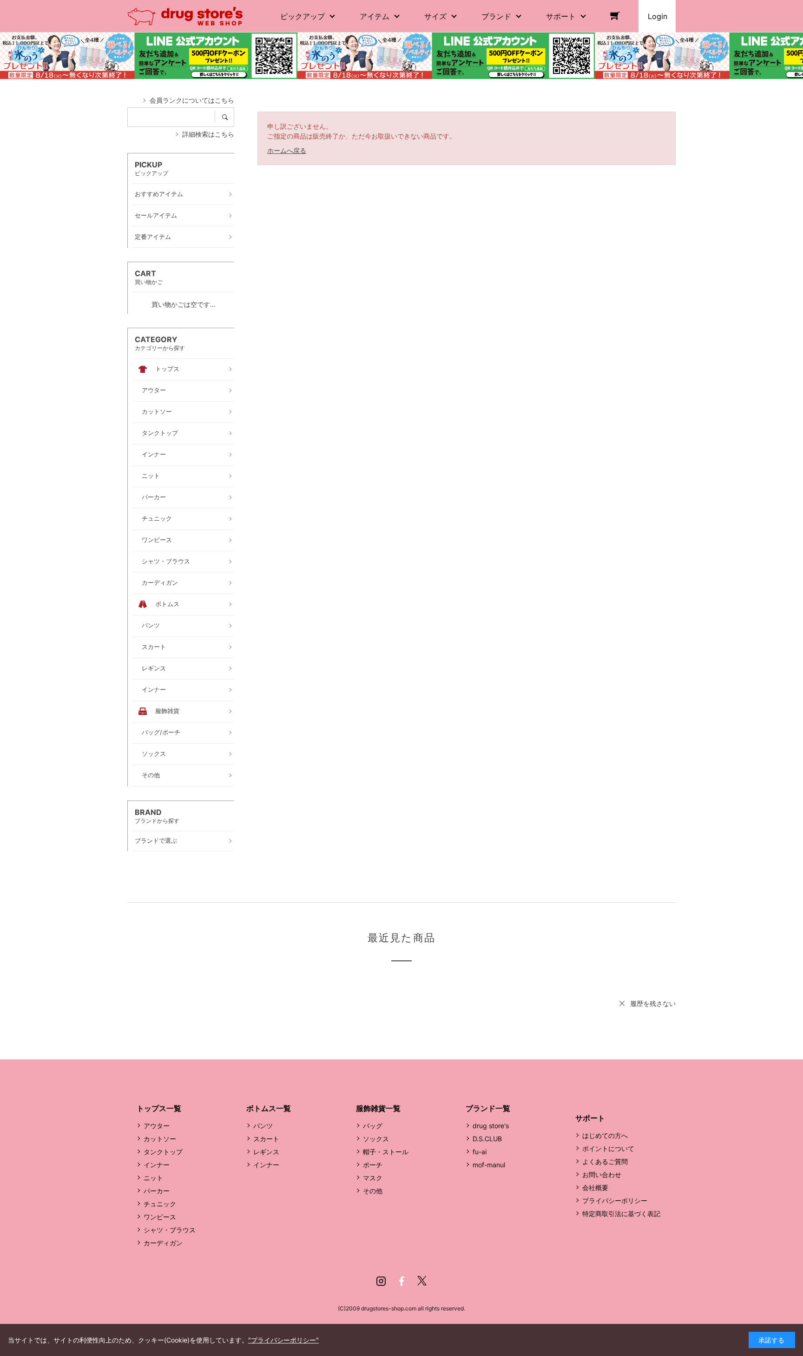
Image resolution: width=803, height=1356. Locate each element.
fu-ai (480, 1152)
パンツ (263, 1126)
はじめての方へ (605, 1135)
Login (657, 16)
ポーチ (372, 1165)
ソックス (376, 1139)
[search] (228, 117)
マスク (372, 1178)
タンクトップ (163, 1152)
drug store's (491, 1126)
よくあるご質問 (605, 1161)
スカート (266, 1139)
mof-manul (489, 1165)
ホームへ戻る (286, 150)
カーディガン (163, 1243)
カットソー (160, 1139)
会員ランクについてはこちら (192, 100)
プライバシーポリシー (614, 1200)
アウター (157, 1126)
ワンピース (160, 1217)
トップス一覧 (159, 1108)
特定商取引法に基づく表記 (621, 1213)
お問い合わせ (601, 1174)
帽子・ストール (385, 1152)
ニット (153, 1178)
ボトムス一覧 (268, 1108)
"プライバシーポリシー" (283, 1340)
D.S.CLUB (487, 1139)
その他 (372, 1191)
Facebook (401, 1281)
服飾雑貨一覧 (378, 1108)
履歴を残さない (653, 1003)
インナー (157, 1165)
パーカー (157, 1191)
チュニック (160, 1204)
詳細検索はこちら (208, 134)
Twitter (422, 1281)
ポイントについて (608, 1148)
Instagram (381, 1281)
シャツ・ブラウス (170, 1230)
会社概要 (595, 1187)
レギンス (266, 1152)
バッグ (372, 1126)
